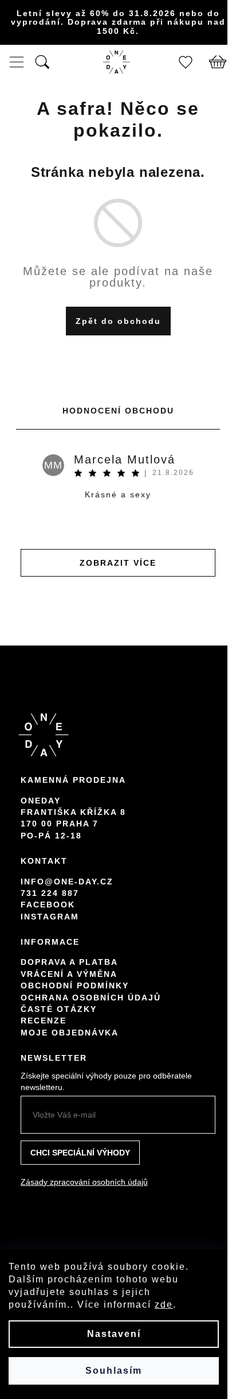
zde (164, 1304)
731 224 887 (50, 893)
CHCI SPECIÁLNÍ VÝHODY (80, 1152)
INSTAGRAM (50, 916)
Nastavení (114, 1334)
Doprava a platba (69, 962)
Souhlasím (113, 1370)
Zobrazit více (118, 562)
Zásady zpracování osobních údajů (84, 1182)
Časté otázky (59, 1009)
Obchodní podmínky (75, 985)
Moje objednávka (70, 1032)
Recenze (43, 1020)
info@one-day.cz (67, 881)
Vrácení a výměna (69, 974)
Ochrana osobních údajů (91, 997)
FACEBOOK (48, 904)
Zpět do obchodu (118, 321)
